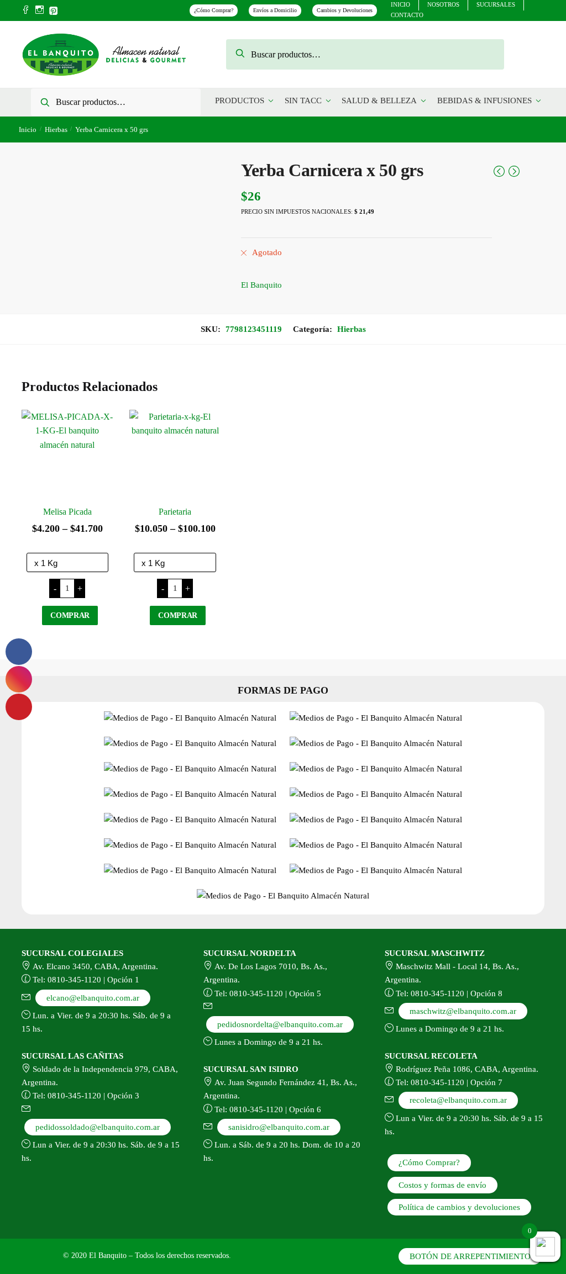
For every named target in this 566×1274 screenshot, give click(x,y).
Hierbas (56, 129)
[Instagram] (39, 10)
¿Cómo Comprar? (213, 10)
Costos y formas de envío (442, 1185)
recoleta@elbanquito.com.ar (458, 1100)
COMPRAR (70, 615)
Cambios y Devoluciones (345, 10)
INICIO (400, 4)
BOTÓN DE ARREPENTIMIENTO (470, 1256)
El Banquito (261, 285)
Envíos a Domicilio (275, 10)
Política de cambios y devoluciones (459, 1207)
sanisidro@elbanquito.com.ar (278, 1127)
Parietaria (175, 511)
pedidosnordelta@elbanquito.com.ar (280, 1024)
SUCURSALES (495, 4)
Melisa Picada (67, 511)
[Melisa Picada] (67, 455)
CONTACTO (407, 15)
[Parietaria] (175, 455)
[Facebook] (26, 10)
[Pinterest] (53, 9)
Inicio (27, 129)
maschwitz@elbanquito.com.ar (463, 1011)
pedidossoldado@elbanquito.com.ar (97, 1127)
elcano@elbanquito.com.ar (92, 997)
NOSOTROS (443, 4)
